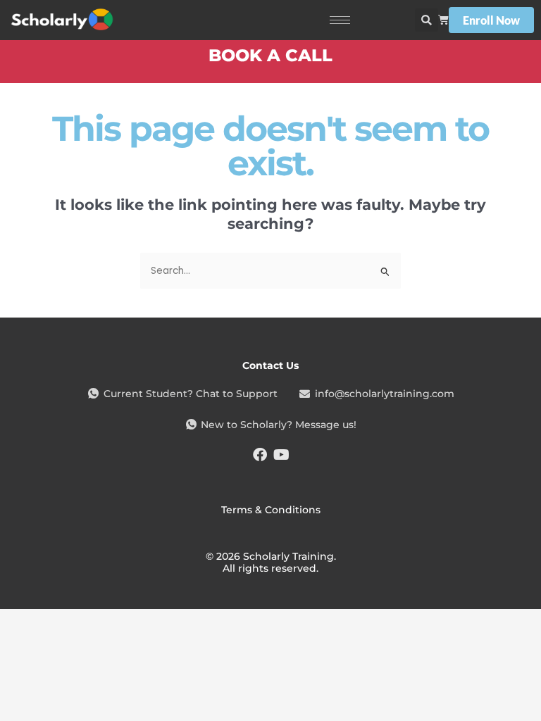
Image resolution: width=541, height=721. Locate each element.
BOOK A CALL (270, 55)
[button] (426, 20)
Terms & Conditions (271, 509)
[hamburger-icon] (340, 20)
